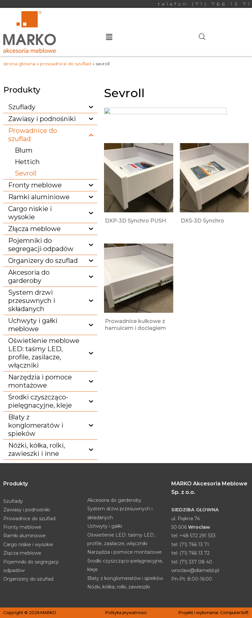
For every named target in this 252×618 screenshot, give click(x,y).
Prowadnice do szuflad (65, 63)
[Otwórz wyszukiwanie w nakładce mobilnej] (202, 36)
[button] (109, 37)
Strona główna (19, 63)
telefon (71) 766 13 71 (205, 4)
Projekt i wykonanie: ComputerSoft (213, 612)
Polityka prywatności (126, 612)
